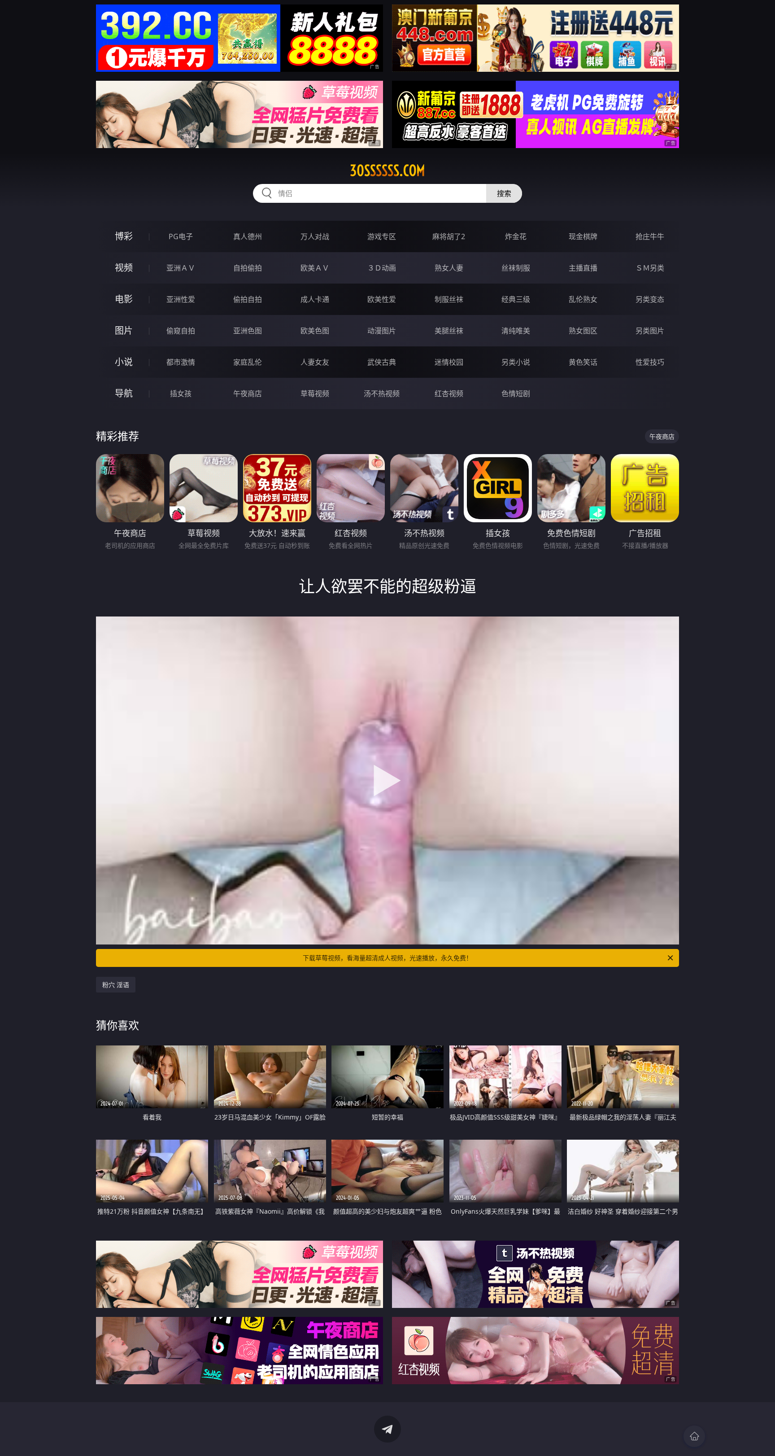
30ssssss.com (387, 170)
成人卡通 (314, 299)
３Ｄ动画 (381, 268)
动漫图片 (381, 331)
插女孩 (181, 393)
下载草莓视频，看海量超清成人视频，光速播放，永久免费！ (387, 957)
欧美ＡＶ (314, 268)
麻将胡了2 (448, 236)
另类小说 (515, 362)
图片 (124, 330)
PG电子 (181, 236)
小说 (124, 362)
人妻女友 (314, 362)
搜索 (504, 193)
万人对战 (314, 236)
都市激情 (180, 362)
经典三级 (515, 299)
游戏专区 (381, 236)
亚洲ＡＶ (180, 268)
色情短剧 (515, 393)
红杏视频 (449, 393)
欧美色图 (314, 331)
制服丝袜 (449, 299)
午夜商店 (247, 393)
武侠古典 (381, 362)
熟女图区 (583, 331)
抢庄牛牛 (650, 236)
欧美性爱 (381, 299)
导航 (124, 393)
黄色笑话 (583, 362)
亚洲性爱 (180, 299)
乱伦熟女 (583, 299)
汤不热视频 (382, 393)
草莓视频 (314, 393)
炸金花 (516, 236)
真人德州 (247, 236)
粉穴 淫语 (115, 984)
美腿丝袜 (449, 331)
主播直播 (583, 268)
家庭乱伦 (247, 362)
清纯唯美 (515, 331)
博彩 (124, 236)
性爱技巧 (650, 362)
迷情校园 (449, 362)
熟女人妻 (449, 268)
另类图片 (650, 331)
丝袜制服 (515, 268)
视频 (124, 268)
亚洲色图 (247, 331)
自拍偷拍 (247, 268)
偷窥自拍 (180, 331)
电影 (124, 299)
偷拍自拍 (247, 299)
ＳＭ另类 (650, 268)
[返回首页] (694, 1436)
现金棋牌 (583, 236)
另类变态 (650, 299)
